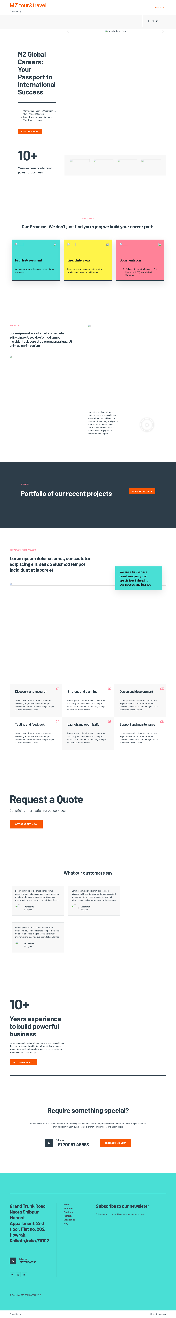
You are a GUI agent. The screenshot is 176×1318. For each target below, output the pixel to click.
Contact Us (159, 7)
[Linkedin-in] (157, 21)
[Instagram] (153, 21)
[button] (68, 31)
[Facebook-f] (148, 21)
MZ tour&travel (28, 5)
